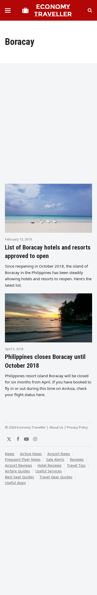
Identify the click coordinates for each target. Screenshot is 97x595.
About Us (56, 427)
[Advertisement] (48, 126)
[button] (8, 10)
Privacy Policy (77, 427)
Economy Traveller (53, 10)
